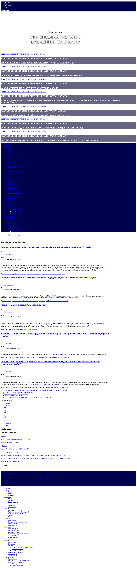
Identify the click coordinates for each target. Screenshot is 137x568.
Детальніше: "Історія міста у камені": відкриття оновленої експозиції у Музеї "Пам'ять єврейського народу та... (36, 387)
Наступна (7, 423)
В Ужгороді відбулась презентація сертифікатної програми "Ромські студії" (28, 397)
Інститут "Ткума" (43, 479)
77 (5, 410)
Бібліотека (7, 5)
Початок (7, 403)
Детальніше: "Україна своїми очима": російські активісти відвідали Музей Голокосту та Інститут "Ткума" (34, 301)
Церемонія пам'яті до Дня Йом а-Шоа (16, 394)
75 (5, 407)
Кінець (6, 425)
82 (5, 418)
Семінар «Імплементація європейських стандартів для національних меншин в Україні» (46, 247)
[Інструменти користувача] (1, 251)
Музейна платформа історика (13, 395)
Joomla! (64, 476)
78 (5, 412)
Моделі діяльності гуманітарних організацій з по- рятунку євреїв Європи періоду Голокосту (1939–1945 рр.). (35, 458)
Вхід (5, 7)
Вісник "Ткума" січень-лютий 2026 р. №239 (15, 449)
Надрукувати (8, 254)
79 (5, 413)
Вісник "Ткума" (14, 442)
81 (5, 417)
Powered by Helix (6, 474)
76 (5, 408)
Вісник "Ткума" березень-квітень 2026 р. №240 (16, 439)
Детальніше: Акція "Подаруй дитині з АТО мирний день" (19, 329)
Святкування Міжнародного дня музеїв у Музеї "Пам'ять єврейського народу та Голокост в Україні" (36, 390)
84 (5, 422)
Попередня (7, 405)
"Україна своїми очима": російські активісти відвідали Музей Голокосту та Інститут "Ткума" (49, 277)
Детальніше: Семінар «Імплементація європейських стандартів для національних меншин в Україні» (33, 274)
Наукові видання (14, 461)
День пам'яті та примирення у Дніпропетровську (20, 392)
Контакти (7, 2)
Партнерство (8, 4)
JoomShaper (50, 476)
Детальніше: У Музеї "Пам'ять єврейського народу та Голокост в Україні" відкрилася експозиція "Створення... (36, 357)
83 (5, 420)
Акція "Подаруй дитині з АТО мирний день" (23, 305)
